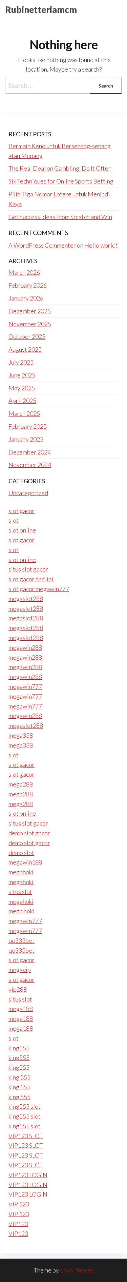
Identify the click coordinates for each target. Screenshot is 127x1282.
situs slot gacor (28, 569)
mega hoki (21, 911)
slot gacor (21, 510)
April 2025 (22, 400)
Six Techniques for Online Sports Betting (60, 181)
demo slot (21, 852)
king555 (18, 1048)
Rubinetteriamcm (41, 9)
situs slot (20, 891)
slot (13, 520)
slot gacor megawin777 (38, 589)
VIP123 (18, 1223)
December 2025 (29, 311)
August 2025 (25, 349)
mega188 (20, 1008)
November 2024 (29, 464)
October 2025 (26, 336)
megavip (19, 969)
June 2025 (21, 375)
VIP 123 (18, 1204)
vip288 (17, 989)
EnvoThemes (77, 1270)
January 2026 (25, 298)
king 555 (19, 1077)
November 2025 (29, 324)
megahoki (21, 872)
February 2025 (27, 426)
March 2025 (24, 413)
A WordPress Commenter (42, 245)
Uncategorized (28, 493)
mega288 (20, 784)
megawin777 (25, 686)
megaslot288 (25, 598)
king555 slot (24, 1106)
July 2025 (21, 362)
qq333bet (21, 940)
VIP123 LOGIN (27, 1175)
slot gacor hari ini (30, 579)
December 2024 (29, 452)
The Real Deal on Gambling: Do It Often (59, 168)
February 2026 (27, 285)
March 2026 (24, 272)
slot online (22, 530)
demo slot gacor (29, 833)
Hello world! (101, 245)
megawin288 (25, 647)
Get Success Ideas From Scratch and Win (60, 216)
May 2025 (21, 388)
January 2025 (25, 439)
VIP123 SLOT (25, 1136)
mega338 (20, 735)
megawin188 (25, 862)
